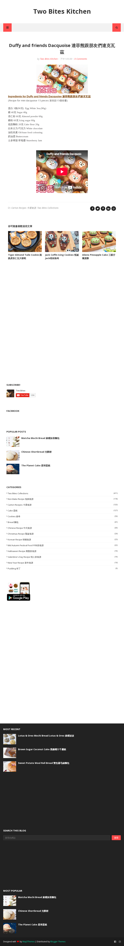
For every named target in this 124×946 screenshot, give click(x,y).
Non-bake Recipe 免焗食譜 (63, 499)
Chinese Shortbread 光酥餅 (36, 451)
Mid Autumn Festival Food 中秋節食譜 (63, 545)
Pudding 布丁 (63, 568)
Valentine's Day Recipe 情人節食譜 (63, 556)
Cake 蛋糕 (63, 510)
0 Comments (80, 58)
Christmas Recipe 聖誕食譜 (63, 533)
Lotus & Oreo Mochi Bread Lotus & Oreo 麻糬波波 (46, 735)
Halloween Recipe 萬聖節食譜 (63, 551)
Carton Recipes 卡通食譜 (23, 207)
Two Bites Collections (47, 207)
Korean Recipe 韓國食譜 (63, 539)
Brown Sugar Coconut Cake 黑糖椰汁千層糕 (42, 749)
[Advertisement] (30, 295)
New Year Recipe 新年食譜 (63, 562)
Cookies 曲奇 (63, 516)
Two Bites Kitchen (62, 11)
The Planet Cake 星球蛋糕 (35, 465)
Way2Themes (28, 941)
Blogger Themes (57, 941)
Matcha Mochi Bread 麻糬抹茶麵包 (40, 438)
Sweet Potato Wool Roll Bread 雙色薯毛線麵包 (43, 762)
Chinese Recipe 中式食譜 (63, 528)
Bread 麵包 (63, 522)
